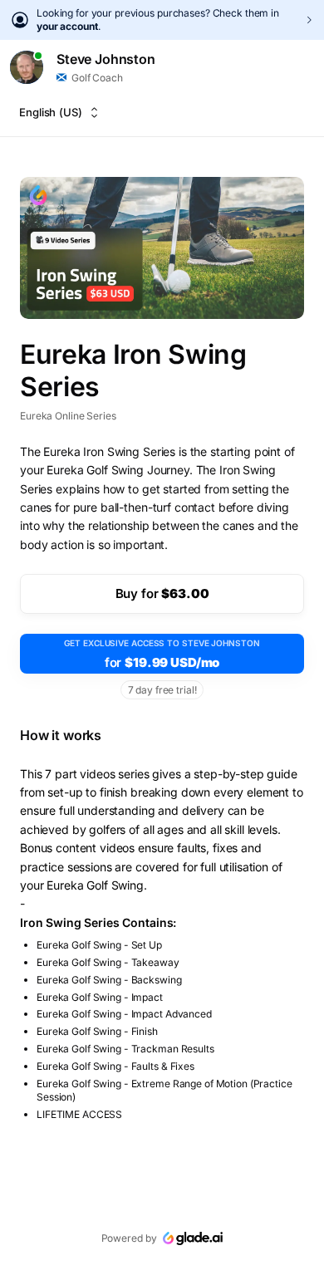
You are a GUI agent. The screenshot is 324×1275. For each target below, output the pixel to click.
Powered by (129, 1238)
